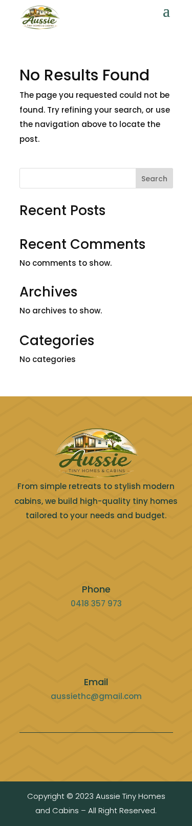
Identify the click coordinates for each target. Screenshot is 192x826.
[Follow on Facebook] (80, 752)
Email (96, 681)
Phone (96, 589)
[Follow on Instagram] (112, 752)
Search (154, 179)
